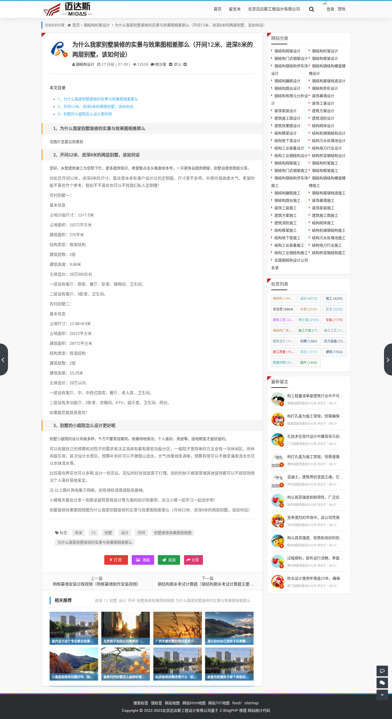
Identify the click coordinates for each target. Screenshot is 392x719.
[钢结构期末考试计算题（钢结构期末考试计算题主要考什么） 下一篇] (388, 359)
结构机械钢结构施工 (329, 230)
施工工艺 (335, 330)
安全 (334, 309)
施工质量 (284, 352)
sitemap (251, 702)
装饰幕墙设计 (323, 95)
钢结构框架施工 (325, 170)
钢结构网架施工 (287, 162)
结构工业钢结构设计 (291, 155)
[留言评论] (382, 670)
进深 (78, 532)
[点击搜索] (311, 9)
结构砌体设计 (323, 125)
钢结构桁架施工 (325, 162)
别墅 (108, 532)
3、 (60, 113)
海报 (145, 559)
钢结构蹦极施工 (287, 192)
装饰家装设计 (285, 110)
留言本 (235, 8)
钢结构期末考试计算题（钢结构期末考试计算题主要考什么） (212, 584)
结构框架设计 (285, 133)
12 (93, 532)
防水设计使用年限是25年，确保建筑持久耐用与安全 (330, 578)
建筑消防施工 (285, 222)
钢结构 (284, 298)
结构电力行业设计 (327, 148)
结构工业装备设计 (289, 148)
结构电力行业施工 (327, 245)
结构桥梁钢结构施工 (329, 252)
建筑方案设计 (323, 110)
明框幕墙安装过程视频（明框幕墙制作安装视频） (97, 584)
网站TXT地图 (219, 702)
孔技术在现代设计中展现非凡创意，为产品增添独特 (330, 436)
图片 (308, 362)
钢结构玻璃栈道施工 (329, 192)
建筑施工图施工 (325, 215)
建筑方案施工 (285, 215)
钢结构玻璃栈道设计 (329, 80)
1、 (60, 98)
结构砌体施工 (323, 222)
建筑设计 (284, 341)
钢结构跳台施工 (287, 200)
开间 (141, 532)
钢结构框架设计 (325, 58)
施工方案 (309, 330)
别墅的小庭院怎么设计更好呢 (85, 113)
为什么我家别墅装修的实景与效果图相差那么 (98, 98)
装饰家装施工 (323, 207)
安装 (334, 320)
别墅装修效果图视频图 (172, 532)
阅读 (171, 559)
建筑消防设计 (323, 118)
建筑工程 (284, 320)
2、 (60, 106)
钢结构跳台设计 (287, 88)
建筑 (334, 352)
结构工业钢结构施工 (291, 252)
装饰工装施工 (285, 207)
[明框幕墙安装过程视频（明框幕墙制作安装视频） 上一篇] (4, 359)
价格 (308, 309)
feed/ (237, 702)
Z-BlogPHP (229, 710)
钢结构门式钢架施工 (291, 170)
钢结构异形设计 (325, 88)
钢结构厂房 (284, 330)
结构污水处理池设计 (329, 140)
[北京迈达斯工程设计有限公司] (67, 8)
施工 (334, 298)
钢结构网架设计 (287, 50)
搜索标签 (140, 702)
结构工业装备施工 (289, 245)
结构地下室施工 (287, 237)
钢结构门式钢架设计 (291, 58)
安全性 (283, 309)
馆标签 (156, 702)
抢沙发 (160, 64)
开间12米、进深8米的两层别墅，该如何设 (95, 106)
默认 (178, 64)
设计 (125, 532)
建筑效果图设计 (287, 125)
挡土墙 (309, 320)
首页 (218, 8)
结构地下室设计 (287, 140)
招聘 (308, 341)
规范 (308, 352)
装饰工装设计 (323, 103)
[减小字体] (170, 64)
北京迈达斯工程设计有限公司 (274, 8)
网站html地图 (194, 702)
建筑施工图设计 (287, 118)
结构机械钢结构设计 (329, 133)
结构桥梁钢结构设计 (329, 155)
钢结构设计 (85, 64)
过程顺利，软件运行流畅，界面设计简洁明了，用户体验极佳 (337, 557)
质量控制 (284, 362)
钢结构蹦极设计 (287, 80)
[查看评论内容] (278, 398)
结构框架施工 (285, 230)
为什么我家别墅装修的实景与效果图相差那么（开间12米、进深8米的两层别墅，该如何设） (191, 24)
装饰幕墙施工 (323, 200)
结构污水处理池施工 (329, 237)
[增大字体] (185, 64)
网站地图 (172, 702)
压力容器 (335, 341)
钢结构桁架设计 (97, 24)
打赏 (118, 559)
